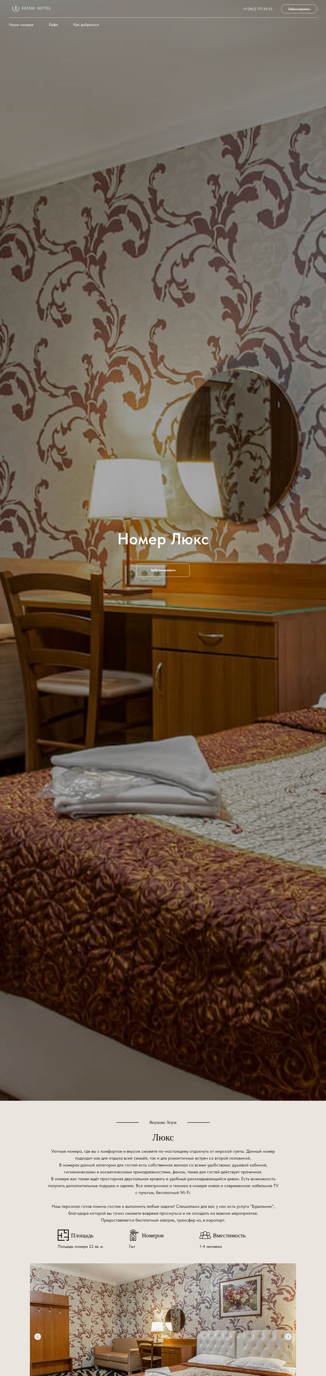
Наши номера (21, 24)
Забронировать (299, 9)
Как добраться (86, 24)
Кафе (53, 24)
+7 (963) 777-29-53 (257, 9)
